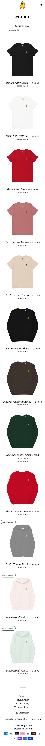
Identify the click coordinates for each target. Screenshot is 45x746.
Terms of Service (22, 707)
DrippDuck (26, 725)
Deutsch (35, 719)
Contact (22, 696)
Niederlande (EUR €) (14, 719)
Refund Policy (22, 700)
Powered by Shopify (22, 729)
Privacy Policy (23, 703)
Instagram (23, 713)
